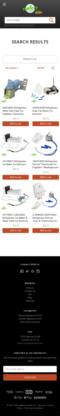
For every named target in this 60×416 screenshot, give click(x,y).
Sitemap (30, 301)
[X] (27, 271)
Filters (40, 68)
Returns (30, 288)
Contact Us (30, 291)
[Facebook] (22, 271)
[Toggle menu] (4, 4)
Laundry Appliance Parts (30, 318)
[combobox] (30, 20)
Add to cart (15, 123)
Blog (30, 297)
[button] (53, 68)
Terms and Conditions (33, 408)
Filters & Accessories (30, 322)
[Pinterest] (32, 271)
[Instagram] (38, 271)
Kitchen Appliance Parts (30, 315)
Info (30, 294)
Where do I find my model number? (19, 25)
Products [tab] (29, 59)
